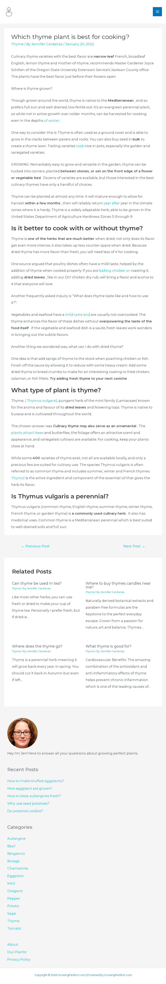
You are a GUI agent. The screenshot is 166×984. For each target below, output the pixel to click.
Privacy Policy (18, 959)
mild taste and (78, 315)
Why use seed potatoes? (28, 803)
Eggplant (15, 876)
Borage (13, 861)
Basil (11, 846)
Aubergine (16, 838)
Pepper (13, 898)
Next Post (134, 546)
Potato (13, 906)
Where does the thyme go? (37, 646)
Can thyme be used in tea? (37, 583)
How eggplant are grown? (29, 788)
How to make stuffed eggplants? (35, 781)
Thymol (18, 478)
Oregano (15, 891)
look (80, 146)
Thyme (17, 44)
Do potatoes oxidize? (25, 811)
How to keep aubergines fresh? (34, 796)
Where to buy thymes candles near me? (118, 585)
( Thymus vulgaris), (42, 401)
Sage (11, 913)
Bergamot (16, 853)
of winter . (52, 121)
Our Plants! (17, 952)
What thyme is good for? (108, 646)
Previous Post (35, 546)
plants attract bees (27, 433)
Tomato (14, 928)
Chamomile (17, 868)
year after (112, 203)
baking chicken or (115, 270)
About (12, 944)
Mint (11, 883)
